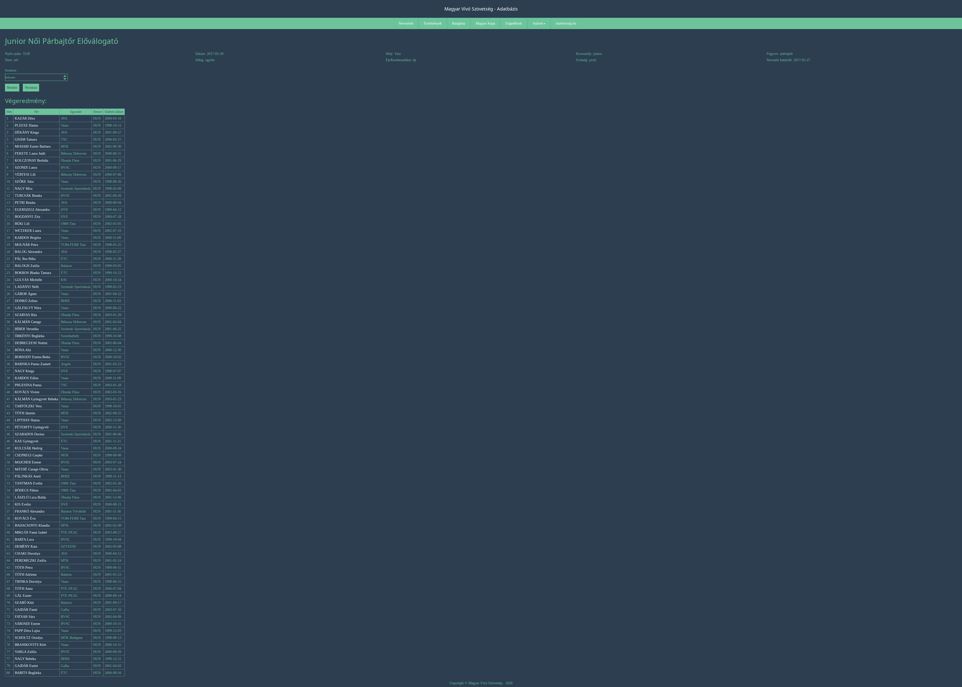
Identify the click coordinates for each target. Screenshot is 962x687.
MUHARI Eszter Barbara (33, 146)
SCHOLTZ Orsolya (29, 638)
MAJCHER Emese (28, 462)
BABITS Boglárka (28, 673)
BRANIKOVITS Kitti (30, 645)
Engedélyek (514, 23)
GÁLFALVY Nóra (28, 308)
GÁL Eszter (23, 596)
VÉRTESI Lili (25, 174)
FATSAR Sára (25, 617)
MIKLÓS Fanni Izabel (31, 532)
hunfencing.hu (566, 23)
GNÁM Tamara (26, 139)
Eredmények (433, 23)
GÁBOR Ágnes (26, 294)
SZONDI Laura (26, 167)
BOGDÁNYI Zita (27, 217)
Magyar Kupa (485, 23)
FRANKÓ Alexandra (29, 511)
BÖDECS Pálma (26, 490)
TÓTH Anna (24, 589)
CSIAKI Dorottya (27, 553)
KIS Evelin (23, 504)
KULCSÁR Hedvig (28, 448)
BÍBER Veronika (27, 329)
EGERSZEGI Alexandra (32, 210)
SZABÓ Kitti (24, 603)
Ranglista (458, 23)
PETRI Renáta (25, 203)
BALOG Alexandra (28, 252)
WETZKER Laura (28, 231)
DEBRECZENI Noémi (31, 343)
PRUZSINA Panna (28, 385)
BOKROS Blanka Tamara (33, 273)
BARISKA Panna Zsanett (33, 364)
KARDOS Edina (26, 378)
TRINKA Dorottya (28, 581)
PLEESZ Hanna (26, 125)
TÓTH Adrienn (26, 574)
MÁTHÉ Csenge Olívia (31, 469)
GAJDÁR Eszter (26, 666)
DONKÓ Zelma (26, 301)
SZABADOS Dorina (29, 434)
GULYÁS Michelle (28, 280)
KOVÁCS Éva (25, 518)
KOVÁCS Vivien (27, 392)
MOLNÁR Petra (26, 245)
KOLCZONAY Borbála (31, 160)
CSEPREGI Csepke (29, 455)
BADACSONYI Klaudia (32, 525)
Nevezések (406, 23)
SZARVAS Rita (26, 315)
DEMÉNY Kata (26, 546)
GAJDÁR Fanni (26, 610)
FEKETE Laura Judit (30, 153)
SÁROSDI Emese (27, 624)
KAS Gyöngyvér (27, 441)
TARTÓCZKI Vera (28, 406)
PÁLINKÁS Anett (28, 476)
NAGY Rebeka (25, 659)
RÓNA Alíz (23, 350)
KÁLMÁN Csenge (28, 322)
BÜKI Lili (22, 224)
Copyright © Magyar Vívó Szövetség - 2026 (481, 683)
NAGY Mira (23, 188)
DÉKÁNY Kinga (27, 132)
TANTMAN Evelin (28, 483)
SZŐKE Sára (24, 181)
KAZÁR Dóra (25, 118)
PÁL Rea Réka (25, 259)
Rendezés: (11, 70)
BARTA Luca (24, 539)
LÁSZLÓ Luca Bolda (30, 497)
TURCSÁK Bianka (28, 196)
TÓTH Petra (24, 567)
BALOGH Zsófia (27, 266)
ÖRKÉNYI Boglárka (29, 336)
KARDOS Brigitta (28, 238)
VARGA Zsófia (25, 652)
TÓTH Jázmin (25, 413)
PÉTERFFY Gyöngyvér (32, 427)
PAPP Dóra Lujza (27, 631)
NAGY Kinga (24, 371)
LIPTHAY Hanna (27, 420)
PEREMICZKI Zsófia (30, 560)
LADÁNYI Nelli (27, 287)
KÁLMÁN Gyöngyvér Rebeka (36, 399)
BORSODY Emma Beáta (32, 357)
